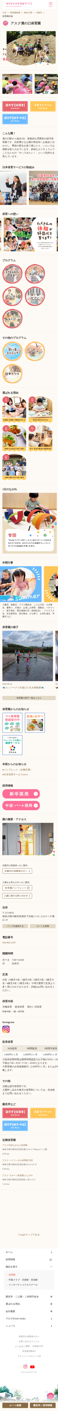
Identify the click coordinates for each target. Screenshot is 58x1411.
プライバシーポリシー (27, 1356)
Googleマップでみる (29, 1234)
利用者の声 (38, 1346)
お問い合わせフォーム (29, 1341)
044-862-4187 (9, 942)
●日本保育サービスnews (15, 774)
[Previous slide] (3, 234)
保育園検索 (15, 13)
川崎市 (39, 13)
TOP (4, 13)
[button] (29, 49)
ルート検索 (15, 1405)
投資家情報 (27, 1351)
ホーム (9, 1252)
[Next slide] (55, 234)
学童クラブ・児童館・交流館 (23, 1280)
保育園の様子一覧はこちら (29, 698)
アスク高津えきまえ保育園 (14, 1145)
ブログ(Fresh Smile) (15, 1318)
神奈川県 (28, 13)
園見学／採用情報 (42, 1405)
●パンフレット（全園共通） (17, 769)
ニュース (10, 1326)
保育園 (12, 1275)
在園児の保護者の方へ (29, 1336)
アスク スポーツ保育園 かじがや (17, 1175)
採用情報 (10, 1259)
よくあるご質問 (22, 1346)
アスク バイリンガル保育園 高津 (17, 1160)
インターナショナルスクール (23, 1284)
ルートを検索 (43, 926)
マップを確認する (15, 926)
